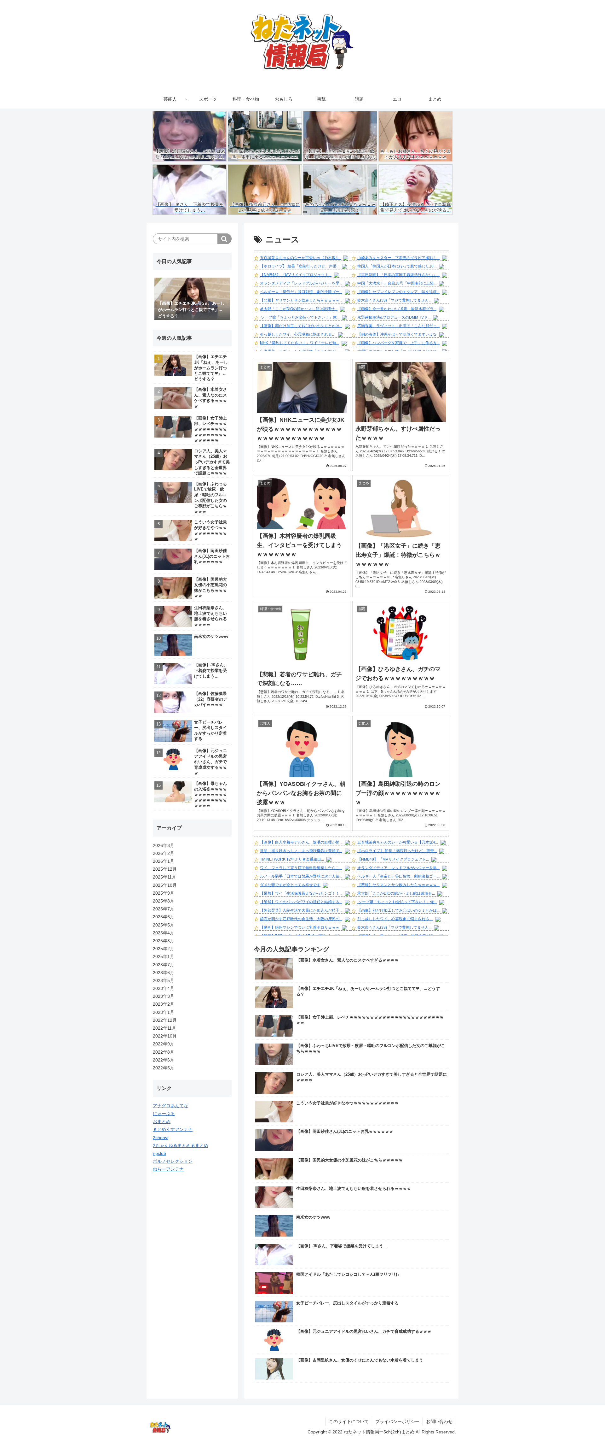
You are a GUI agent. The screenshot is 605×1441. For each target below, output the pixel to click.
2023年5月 (163, 980)
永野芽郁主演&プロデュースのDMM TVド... (393, 317)
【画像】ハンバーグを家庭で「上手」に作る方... (398, 343)
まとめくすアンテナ (173, 1129)
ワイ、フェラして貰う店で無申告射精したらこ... (301, 868)
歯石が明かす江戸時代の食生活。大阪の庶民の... (301, 919)
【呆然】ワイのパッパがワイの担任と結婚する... (301, 902)
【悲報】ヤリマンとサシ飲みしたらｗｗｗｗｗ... (301, 300)
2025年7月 (163, 908)
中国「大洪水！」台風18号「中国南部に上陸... (396, 283)
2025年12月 (165, 869)
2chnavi (160, 1137)
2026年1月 (163, 861)
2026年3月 (163, 845)
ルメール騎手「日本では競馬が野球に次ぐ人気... (301, 876)
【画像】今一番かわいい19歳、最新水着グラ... (396, 309)
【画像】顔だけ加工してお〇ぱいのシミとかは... (301, 326)
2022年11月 (164, 1028)
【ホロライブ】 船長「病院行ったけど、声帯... (299, 266)
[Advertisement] (192, 1276)
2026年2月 (163, 853)
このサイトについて (349, 1421)
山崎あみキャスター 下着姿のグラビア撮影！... (398, 258)
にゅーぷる (164, 1113)
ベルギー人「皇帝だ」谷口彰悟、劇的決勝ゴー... (301, 292)
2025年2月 (163, 948)
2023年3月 (163, 996)
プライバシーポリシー (397, 1421)
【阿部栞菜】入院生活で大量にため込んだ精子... (301, 910)
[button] (224, 238)
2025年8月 (163, 900)
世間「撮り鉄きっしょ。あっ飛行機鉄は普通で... (301, 851)
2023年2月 (163, 1004)
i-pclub (159, 1153)
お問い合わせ (439, 1421)
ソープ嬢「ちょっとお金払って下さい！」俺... (299, 317)
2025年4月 (163, 932)
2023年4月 (163, 988)
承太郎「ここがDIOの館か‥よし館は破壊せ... (298, 309)
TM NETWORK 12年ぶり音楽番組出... (292, 859)
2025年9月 (163, 893)
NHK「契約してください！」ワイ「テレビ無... (299, 343)
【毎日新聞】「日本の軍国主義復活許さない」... (398, 275)
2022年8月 (163, 1052)
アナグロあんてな (170, 1105)
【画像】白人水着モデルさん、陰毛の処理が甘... (301, 842)
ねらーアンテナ (168, 1169)
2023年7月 (163, 964)
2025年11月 (164, 876)
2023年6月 (163, 972)
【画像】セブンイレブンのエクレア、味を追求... (398, 292)
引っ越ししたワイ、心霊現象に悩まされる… (298, 334)
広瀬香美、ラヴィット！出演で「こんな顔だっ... (398, 326)
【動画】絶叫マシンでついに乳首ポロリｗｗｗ (299, 927)
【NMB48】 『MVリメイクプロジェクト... (295, 275)
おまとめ (161, 1121)
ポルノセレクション (173, 1161)
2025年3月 (163, 940)
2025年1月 (163, 956)
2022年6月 (163, 1059)
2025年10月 (165, 885)
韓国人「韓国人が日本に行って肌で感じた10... (396, 266)
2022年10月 (165, 1035)
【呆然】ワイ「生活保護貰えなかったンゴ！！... (301, 893)
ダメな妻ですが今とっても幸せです (290, 885)
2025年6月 (163, 916)
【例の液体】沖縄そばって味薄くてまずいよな (397, 334)
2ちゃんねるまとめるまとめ (180, 1145)
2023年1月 (163, 1012)
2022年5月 (163, 1067)
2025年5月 (163, 924)
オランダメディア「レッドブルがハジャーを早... (301, 283)
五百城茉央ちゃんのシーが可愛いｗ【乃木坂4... (300, 258)
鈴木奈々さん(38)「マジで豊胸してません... (394, 300)
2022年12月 (165, 1020)
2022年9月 (163, 1043)
